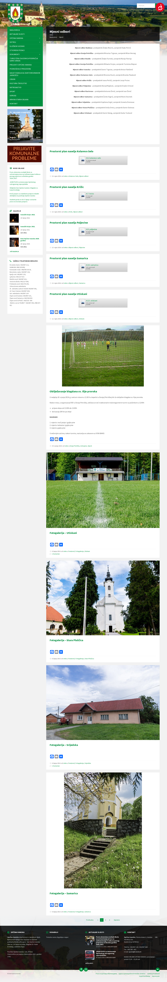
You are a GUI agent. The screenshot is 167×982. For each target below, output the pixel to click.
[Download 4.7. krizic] (82, 195)
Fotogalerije (79, 551)
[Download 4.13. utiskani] (82, 302)
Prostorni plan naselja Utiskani (68, 294)
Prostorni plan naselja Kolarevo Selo (71, 151)
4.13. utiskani (91, 300)
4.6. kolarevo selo (93, 158)
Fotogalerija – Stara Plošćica (66, 640)
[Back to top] (158, 969)
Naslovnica (53, 37)
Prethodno (89, 920)
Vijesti (61, 37)
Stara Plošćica (89, 659)
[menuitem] (25, 30)
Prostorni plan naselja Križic (67, 187)
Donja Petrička (75, 446)
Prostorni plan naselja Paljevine (69, 222)
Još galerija (14, 251)
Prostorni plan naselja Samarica (69, 258)
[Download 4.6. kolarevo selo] (82, 159)
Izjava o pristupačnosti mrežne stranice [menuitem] (132, 974)
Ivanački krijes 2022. (27, 215)
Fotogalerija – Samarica (64, 893)
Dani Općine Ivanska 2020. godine (29, 240)
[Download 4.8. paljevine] (82, 231)
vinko (65, 176)
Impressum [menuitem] (156, 976)
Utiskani (81, 319)
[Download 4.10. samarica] (82, 266)
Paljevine (82, 247)
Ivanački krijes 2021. (27, 226)
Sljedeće (117, 920)
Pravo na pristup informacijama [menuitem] (106, 974)
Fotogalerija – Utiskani (63, 533)
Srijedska (88, 763)
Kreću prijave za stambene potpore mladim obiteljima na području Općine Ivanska (24, 195)
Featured (71, 551)
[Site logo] (15, 22)
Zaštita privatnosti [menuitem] (153, 974)
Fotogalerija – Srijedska (64, 745)
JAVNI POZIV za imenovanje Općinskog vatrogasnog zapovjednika (23, 183)
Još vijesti (89, 963)
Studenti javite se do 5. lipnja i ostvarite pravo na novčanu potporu (23, 201)
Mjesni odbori (83, 176)
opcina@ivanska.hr (135, 952)
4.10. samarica (92, 265)
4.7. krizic (90, 193)
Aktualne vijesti (112, 946)
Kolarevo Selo (74, 176)
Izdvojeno (83, 446)
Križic (71, 212)
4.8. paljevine (91, 229)
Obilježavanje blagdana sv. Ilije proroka (73, 391)
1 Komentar (56, 554)
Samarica (82, 283)
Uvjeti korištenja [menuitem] (144, 976)
